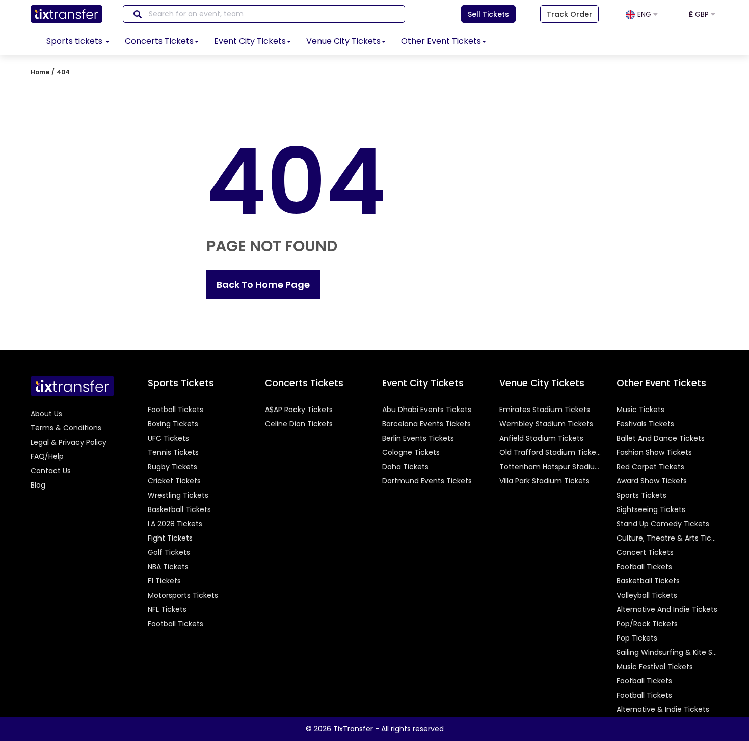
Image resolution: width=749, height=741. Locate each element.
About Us (46, 413)
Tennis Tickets (173, 452)
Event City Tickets (250, 41)
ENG (645, 14)
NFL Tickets (167, 609)
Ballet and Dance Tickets (661, 438)
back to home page (263, 284)
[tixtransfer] (72, 385)
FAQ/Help (47, 456)
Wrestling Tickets (178, 495)
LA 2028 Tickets (175, 524)
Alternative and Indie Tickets (667, 609)
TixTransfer (353, 729)
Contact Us (51, 471)
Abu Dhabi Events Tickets (426, 409)
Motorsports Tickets (183, 595)
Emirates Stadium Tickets (544, 409)
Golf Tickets (169, 552)
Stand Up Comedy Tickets (663, 524)
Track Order (569, 14)
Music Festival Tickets (655, 666)
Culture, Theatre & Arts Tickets (667, 538)
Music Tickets (640, 409)
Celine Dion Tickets (299, 424)
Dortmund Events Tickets (427, 481)
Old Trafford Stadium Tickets (550, 452)
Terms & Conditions (66, 428)
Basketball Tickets (179, 509)
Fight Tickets (170, 538)
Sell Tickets (488, 14)
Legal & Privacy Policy (68, 442)
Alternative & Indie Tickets (663, 709)
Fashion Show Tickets (654, 452)
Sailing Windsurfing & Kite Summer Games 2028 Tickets (667, 652)
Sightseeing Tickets (651, 509)
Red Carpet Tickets (650, 467)
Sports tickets (75, 41)
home (40, 72)
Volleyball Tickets (647, 595)
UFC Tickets (168, 438)
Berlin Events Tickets (418, 438)
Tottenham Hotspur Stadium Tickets (550, 467)
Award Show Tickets (652, 481)
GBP (699, 14)
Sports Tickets (641, 495)
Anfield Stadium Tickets (541, 438)
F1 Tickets (164, 581)
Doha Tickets (405, 467)
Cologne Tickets (411, 452)
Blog (38, 485)
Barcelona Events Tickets (426, 424)
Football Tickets (175, 409)
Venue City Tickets (343, 41)
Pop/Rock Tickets (647, 624)
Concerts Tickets (159, 41)
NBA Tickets (168, 566)
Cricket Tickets (174, 481)
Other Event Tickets (441, 41)
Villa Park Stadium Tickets (544, 481)
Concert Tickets (645, 552)
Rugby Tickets (172, 467)
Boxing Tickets (173, 424)
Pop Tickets (637, 638)
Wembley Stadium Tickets (546, 424)
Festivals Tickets (645, 424)
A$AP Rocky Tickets (299, 409)
